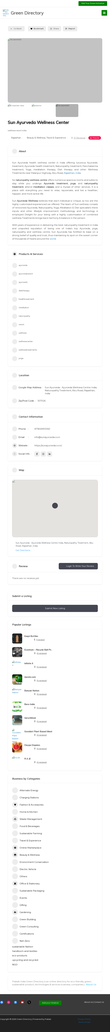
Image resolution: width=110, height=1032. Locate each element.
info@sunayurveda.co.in (47, 437)
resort (21, 324)
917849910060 (42, 428)
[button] (92, 3)
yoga (21, 358)
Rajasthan (16, 137)
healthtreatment (26, 299)
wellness (22, 333)
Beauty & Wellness (36, 137)
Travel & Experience (56, 137)
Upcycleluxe (30, 718)
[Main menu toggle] (104, 13)
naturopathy (24, 316)
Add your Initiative (50, 1003)
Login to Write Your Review (80, 566)
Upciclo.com (30, 677)
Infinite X (28, 663)
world (53, 238)
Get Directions (23, 550)
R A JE (27, 759)
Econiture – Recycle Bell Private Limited (38, 650)
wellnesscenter (26, 341)
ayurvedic (23, 282)
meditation (24, 307)
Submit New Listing (55, 608)
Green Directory (27, 13)
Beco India (29, 704)
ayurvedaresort (26, 274)
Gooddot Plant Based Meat (38, 731)
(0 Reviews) (79, 138)
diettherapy (24, 291)
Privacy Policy (84, 1019)
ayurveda (23, 265)
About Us (91, 984)
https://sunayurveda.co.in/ (48, 445)
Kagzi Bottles (31, 636)
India (78, 173)
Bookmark (39, 28)
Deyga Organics (32, 745)
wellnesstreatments (28, 350)
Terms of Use (84, 1022)
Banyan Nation (31, 691)
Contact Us (99, 1002)
